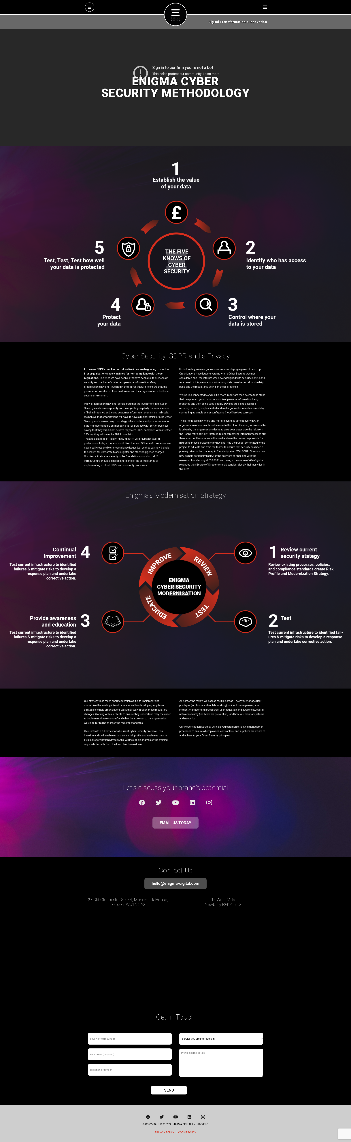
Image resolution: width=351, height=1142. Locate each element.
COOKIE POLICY (187, 1132)
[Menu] (265, 7)
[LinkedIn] (192, 802)
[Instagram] (209, 802)
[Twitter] (158, 802)
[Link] (89, 7)
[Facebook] (142, 802)
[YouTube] (175, 802)
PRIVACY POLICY (164, 1132)
